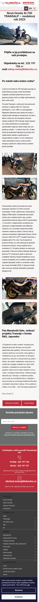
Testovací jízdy (7, 555)
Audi (4, 524)
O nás (5, 566)
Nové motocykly (7, 500)
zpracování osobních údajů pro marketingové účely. (19, 435)
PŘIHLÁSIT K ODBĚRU (19, 427)
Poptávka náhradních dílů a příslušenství (14, 544)
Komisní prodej (7, 552)
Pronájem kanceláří (8, 541)
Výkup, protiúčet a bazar (10, 538)
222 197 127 (23, 465)
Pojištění (5, 549)
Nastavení (18, 590)
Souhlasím (19, 597)
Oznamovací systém (9, 571)
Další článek (29, 403)
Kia (4, 527)
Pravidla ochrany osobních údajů (12, 568)
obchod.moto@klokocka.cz (20, 481)
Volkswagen (6, 519)
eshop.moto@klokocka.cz (22, 69)
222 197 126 (23, 462)
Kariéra (5, 574)
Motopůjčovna (7, 535)
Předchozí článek (12, 403)
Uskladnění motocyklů (9, 558)
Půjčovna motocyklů (9, 505)
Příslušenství (7, 508)
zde (28, 585)
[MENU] (26, 8)
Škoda (5, 516)
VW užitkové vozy (8, 522)
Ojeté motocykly (7, 502)
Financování (6, 546)
